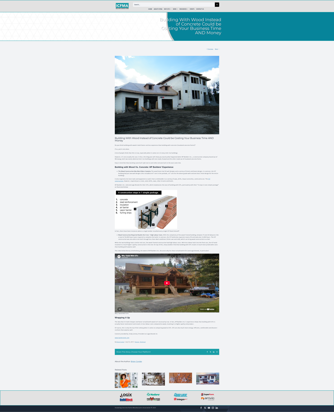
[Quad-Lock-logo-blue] (180, 393)
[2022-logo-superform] (207, 393)
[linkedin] (217, 408)
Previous (210, 49)
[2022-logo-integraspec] (180, 398)
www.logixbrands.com (122, 338)
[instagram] (213, 408)
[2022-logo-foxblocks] (153, 397)
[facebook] (201, 408)
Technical (143, 342)
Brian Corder (120, 342)
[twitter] (205, 408)
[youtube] (209, 408)
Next (216, 49)
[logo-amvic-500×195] (207, 396)
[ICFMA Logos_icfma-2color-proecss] (122, 3)
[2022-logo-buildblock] (126, 399)
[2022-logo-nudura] (153, 393)
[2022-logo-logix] (126, 393)
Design (137, 342)
